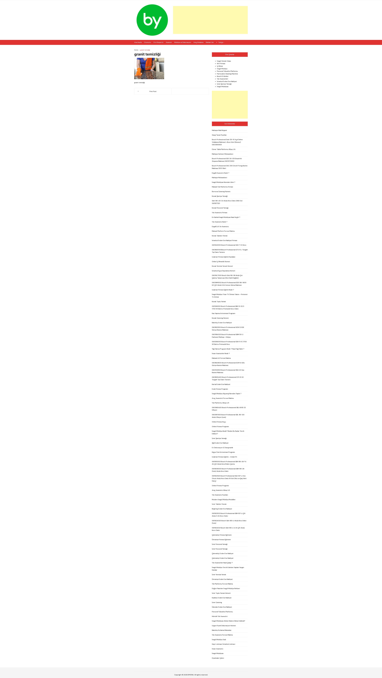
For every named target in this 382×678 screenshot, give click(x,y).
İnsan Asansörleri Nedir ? (221, 353)
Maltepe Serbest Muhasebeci (222, 154)
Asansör (169, 42)
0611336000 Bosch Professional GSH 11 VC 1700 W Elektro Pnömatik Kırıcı (229, 343)
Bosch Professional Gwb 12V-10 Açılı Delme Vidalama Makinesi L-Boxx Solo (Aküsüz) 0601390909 (227, 142)
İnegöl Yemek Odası (224, 61)
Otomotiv (147, 42)
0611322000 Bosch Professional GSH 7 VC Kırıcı (229, 245)
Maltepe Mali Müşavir (219, 130)
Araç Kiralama (198, 42)
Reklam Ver (210, 42)
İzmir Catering (217, 602)
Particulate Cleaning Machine (227, 74)
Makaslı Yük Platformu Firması (222, 187)
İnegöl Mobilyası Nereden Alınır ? (223, 182)
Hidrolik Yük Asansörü (220, 616)
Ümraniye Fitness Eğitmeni (221, 539)
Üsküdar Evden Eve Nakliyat (222, 607)
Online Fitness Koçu (219, 422)
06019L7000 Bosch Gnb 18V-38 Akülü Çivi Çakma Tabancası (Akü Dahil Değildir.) (227, 276)
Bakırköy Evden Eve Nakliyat (222, 323)
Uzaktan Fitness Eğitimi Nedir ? (223, 290)
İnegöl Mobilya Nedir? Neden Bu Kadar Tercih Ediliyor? (228, 432)
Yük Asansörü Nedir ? (219, 222)
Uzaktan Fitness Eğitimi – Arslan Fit (224, 457)
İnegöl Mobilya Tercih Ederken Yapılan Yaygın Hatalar (228, 568)
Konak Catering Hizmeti (220, 318)
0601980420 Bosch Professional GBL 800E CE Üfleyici (229, 408)
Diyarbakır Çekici (218, 658)
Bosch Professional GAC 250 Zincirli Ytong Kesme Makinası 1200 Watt (229, 167)
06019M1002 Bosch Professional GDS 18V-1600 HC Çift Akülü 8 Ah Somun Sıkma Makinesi (229, 283)
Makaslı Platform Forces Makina (223, 231)
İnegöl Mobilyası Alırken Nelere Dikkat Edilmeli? (228, 621)
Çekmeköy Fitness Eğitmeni (221, 535)
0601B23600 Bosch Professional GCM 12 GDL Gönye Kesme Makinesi (228, 364)
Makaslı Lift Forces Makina (221, 358)
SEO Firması (221, 63)
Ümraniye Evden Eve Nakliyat (222, 579)
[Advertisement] (210, 20)
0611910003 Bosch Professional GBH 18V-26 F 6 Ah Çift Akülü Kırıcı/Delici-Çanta (229, 462)
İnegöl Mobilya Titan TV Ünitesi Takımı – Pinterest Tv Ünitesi (230, 295)
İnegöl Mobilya (222, 69)
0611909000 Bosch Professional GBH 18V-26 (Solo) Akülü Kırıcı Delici (228, 470)
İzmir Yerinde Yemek (219, 575)
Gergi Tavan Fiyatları (219, 135)
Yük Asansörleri (222, 79)
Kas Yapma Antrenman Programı (223, 313)
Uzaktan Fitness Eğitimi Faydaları (223, 257)
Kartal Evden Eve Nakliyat (221, 384)
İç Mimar (220, 66)
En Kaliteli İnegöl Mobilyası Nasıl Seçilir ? (226, 217)
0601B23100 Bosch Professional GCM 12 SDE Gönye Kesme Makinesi (228, 328)
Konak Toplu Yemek (219, 301)
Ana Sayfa (138, 42)
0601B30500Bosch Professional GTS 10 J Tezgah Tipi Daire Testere (230, 251)
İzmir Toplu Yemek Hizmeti (221, 593)
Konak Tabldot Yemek (220, 236)
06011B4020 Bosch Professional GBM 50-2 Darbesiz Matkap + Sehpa (227, 335)
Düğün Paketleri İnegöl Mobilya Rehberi (226, 588)
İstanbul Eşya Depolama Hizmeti (223, 271)
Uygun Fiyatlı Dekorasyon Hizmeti (224, 626)
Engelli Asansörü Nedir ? (220, 173)
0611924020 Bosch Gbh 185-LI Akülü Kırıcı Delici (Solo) (229, 522)
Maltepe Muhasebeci (219, 178)
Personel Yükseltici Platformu (227, 71)
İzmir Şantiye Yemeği (224, 84)
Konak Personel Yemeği (220, 208)
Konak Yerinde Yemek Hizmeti (222, 266)
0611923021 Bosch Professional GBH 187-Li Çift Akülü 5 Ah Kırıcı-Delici (228, 514)
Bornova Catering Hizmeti (221, 191)
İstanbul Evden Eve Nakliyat (227, 81)
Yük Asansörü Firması (219, 213)
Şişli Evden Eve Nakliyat (220, 443)
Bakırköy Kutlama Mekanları (221, 630)
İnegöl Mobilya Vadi (219, 639)
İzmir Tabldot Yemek (219, 504)
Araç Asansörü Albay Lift (221, 490)
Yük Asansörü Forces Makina (222, 635)
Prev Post (153, 91)
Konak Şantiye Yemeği (220, 196)
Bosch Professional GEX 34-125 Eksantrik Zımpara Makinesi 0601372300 (227, 160)
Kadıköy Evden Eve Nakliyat (221, 598)
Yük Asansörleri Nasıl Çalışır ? (222, 563)
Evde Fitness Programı (220, 389)
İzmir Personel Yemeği (219, 544)
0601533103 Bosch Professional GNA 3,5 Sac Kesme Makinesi (228, 371)
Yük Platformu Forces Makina (222, 584)
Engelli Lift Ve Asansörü (220, 226)
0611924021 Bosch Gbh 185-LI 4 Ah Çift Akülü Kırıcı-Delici (228, 529)
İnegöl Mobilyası (222, 86)
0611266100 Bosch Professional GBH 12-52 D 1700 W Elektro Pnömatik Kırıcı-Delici (228, 307)
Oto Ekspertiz (158, 42)
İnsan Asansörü (217, 649)
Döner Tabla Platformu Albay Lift (223, 149)
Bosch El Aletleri (222, 76)
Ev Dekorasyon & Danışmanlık (222, 448)
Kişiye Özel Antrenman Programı (223, 452)
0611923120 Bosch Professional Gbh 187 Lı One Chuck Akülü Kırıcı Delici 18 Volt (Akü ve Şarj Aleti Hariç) (229, 478)
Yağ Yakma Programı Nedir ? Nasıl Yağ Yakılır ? (228, 349)
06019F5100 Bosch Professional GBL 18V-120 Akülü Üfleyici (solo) (228, 416)
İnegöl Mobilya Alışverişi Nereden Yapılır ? (226, 394)
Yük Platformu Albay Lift (220, 403)
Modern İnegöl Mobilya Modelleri (223, 500)
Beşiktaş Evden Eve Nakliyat (222, 509)
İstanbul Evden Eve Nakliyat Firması (224, 240)
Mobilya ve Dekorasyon (182, 42)
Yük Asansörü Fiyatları (220, 495)
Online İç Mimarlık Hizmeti (221, 261)
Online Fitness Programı (220, 426)
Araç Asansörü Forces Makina (223, 398)
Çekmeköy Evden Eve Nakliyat (222, 553)
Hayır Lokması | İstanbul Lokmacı (223, 644)
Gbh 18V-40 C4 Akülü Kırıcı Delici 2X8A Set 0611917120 (227, 202)
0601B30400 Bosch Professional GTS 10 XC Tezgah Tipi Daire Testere (228, 378)
